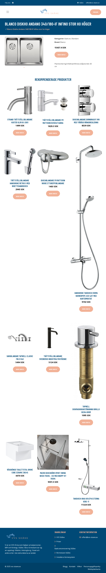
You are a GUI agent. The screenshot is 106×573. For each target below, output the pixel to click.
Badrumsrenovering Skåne (65, 548)
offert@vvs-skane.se (92, 3)
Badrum (67, 38)
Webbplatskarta (94, 569)
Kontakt (72, 566)
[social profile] (12, 3)
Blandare (75, 38)
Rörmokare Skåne (63, 553)
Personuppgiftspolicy (92, 566)
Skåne (81, 3)
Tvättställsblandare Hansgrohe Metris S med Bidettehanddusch (20, 183)
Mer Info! (61, 55)
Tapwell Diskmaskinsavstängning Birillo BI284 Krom (86, 409)
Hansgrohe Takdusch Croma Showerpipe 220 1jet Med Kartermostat (86, 296)
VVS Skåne (60, 537)
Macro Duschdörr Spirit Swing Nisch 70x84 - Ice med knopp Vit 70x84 (53, 476)
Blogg (65, 566)
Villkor (79, 566)
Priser (95, 12)
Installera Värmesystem (65, 557)
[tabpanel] (24, 51)
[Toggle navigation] (7, 12)
